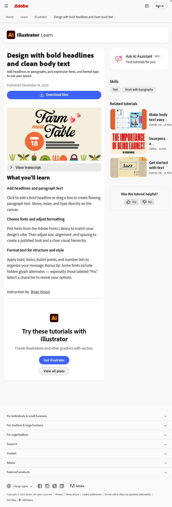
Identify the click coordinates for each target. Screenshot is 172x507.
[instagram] (47, 486)
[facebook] (40, 486)
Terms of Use (72, 494)
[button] (146, 6)
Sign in (160, 6)
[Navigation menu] (6, 6)
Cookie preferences (92, 494)
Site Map (11, 500)
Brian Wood (40, 291)
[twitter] (54, 486)
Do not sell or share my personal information (128, 494)
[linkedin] (62, 486)
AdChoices (27, 500)
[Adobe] (21, 6)
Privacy (59, 494)
